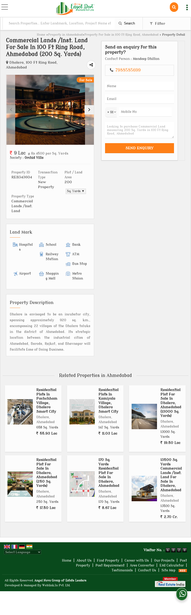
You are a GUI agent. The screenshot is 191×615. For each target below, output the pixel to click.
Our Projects (164, 560)
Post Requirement (110, 565)
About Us (84, 560)
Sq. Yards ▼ (76, 191)
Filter (159, 23)
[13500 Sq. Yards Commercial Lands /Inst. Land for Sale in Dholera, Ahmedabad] (144, 488)
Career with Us (137, 560)
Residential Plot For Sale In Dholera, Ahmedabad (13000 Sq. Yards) (170, 403)
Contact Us (147, 570)
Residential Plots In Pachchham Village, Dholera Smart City (46, 400)
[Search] (174, 7)
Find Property (108, 560)
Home (41, 34)
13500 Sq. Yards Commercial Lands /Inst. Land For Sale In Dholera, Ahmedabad (171, 475)
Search (129, 23)
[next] (89, 109)
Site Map (168, 570)
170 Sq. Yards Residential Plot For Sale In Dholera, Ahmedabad (109, 473)
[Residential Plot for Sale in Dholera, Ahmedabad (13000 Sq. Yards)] (144, 416)
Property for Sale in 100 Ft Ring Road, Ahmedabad (121, 34)
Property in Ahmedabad (65, 34)
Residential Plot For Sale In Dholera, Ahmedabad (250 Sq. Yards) (46, 473)
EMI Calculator (172, 565)
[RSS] (183, 570)
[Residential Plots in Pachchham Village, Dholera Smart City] (20, 412)
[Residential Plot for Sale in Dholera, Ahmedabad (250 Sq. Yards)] (20, 484)
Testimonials (122, 570)
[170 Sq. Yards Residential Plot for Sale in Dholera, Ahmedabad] (82, 484)
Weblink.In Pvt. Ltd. (56, 585)
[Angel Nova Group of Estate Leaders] (75, 9)
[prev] (11, 109)
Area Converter (142, 565)
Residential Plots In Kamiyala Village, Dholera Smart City (109, 400)
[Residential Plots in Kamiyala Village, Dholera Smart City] (82, 412)
